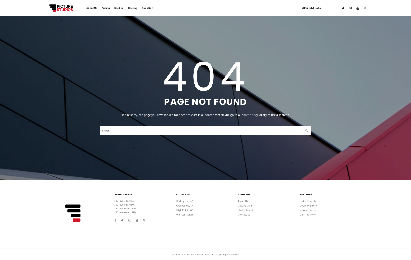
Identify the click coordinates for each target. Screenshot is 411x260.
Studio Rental (245, 210)
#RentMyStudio (311, 8)
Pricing (106, 8)
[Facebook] (336, 8)
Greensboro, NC (185, 205)
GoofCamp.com (308, 205)
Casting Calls (245, 205)
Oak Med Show (307, 214)
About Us (91, 8)
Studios (118, 8)
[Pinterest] (365, 8)
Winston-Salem (184, 214)
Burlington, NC (184, 201)
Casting (132, 8)
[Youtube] (357, 8)
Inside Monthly (308, 201)
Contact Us (244, 214)
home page (251, 115)
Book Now (147, 8)
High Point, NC (184, 210)
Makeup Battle (308, 210)
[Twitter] (343, 8)
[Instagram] (350, 8)
